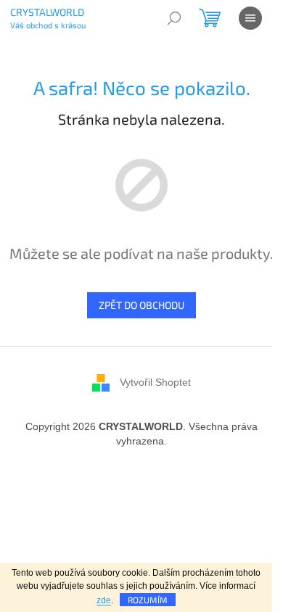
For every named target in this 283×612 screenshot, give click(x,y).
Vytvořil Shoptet (155, 381)
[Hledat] (174, 18)
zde (104, 600)
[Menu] (250, 18)
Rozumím (148, 600)
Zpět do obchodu (141, 305)
